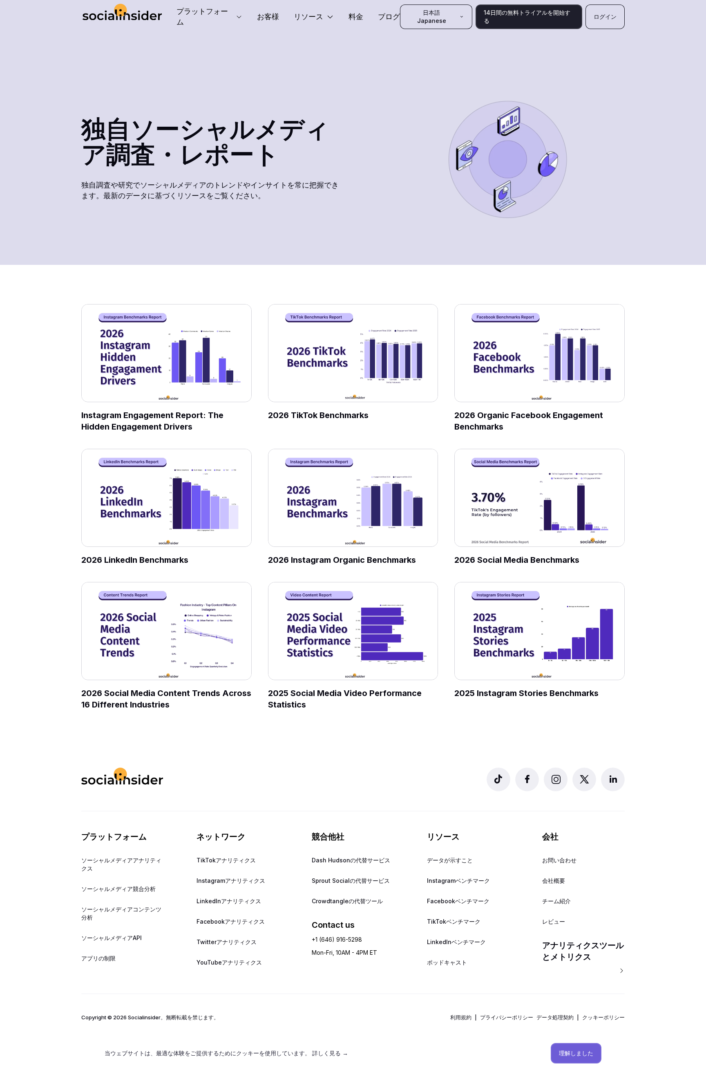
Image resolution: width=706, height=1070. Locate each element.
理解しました (576, 1053)
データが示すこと (450, 860)
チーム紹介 (556, 901)
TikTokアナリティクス (226, 860)
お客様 (268, 16)
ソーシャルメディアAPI (111, 937)
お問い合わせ (559, 860)
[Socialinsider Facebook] (527, 779)
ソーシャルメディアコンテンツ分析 (121, 913)
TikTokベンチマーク (453, 921)
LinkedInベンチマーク (456, 941)
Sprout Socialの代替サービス (351, 880)
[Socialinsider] (122, 12)
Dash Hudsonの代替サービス (351, 860)
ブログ (389, 16)
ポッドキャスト (447, 962)
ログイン (605, 16)
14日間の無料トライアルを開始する (527, 16)
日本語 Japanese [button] (431, 16)
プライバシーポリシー (506, 1017)
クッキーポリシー (603, 1017)
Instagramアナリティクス (231, 880)
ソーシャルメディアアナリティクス (121, 864)
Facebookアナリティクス (231, 921)
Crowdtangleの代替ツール (347, 901)
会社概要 (553, 880)
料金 (356, 16)
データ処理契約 (555, 1017)
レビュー (553, 921)
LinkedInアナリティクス (229, 901)
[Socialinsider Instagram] (555, 779)
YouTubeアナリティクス (229, 962)
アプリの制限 (98, 958)
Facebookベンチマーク (458, 901)
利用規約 (460, 1017)
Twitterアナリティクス (227, 941)
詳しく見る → (330, 1053)
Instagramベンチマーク (458, 880)
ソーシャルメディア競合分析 (118, 888)
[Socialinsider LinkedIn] (613, 779)
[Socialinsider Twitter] (584, 779)
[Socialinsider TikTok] (498, 779)
